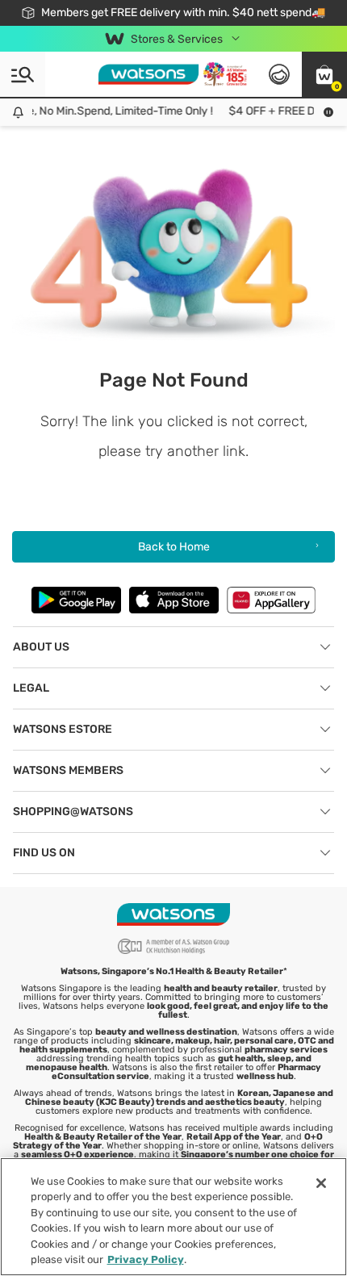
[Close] (321, 1183)
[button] (324, 74)
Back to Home (174, 547)
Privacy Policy (145, 1259)
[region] (173, 1216)
